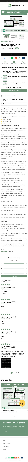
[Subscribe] (23, 431)
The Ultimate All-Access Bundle (7, 410)
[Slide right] (26, 37)
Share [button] (3, 249)
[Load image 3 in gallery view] (21, 36)
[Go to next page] (19, 373)
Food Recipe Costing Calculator (16, 83)
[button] (1, 5)
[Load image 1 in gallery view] (6, 36)
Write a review (14, 276)
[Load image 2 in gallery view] (14, 36)
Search (4, 440)
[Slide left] (1, 37)
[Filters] (2, 280)
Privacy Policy (6, 446)
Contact (4, 449)
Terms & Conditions (7, 443)
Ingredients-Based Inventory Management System (17, 77)
